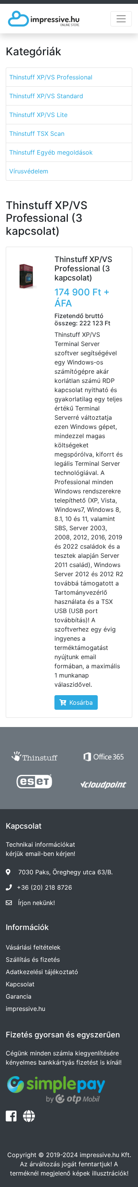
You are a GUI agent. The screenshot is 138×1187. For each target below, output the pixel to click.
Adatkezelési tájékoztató (42, 972)
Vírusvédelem (28, 171)
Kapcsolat (20, 984)
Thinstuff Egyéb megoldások (51, 152)
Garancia (18, 996)
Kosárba (81, 702)
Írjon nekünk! (36, 903)
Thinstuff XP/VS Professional (50, 77)
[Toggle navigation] (121, 18)
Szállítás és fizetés (33, 959)
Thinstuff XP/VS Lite (38, 115)
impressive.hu (25, 1008)
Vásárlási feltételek (33, 947)
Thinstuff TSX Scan (36, 133)
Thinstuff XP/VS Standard (46, 96)
